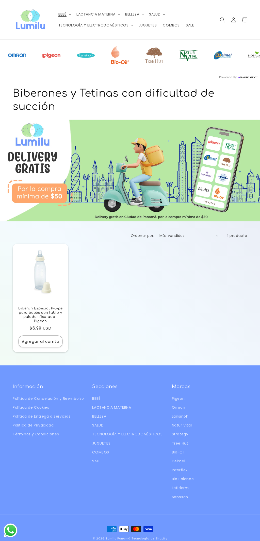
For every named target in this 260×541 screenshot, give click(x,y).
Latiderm (180, 487)
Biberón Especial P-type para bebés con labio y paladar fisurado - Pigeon (40, 315)
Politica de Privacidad (33, 425)
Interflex (180, 470)
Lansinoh (180, 416)
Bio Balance (183, 478)
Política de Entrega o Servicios (42, 416)
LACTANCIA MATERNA (111, 407)
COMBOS (100, 452)
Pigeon (178, 398)
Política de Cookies (31, 407)
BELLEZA (99, 416)
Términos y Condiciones (36, 434)
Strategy (180, 434)
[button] (64, 14)
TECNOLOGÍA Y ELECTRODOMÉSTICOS (127, 434)
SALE (96, 461)
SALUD (98, 425)
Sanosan (180, 497)
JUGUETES (101, 443)
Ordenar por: (142, 235)
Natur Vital (182, 425)
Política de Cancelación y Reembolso (48, 398)
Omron (178, 407)
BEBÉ (96, 398)
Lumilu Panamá (118, 538)
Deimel (178, 461)
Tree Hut (180, 443)
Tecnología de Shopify (149, 538)
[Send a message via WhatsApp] (11, 530)
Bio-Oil (178, 452)
